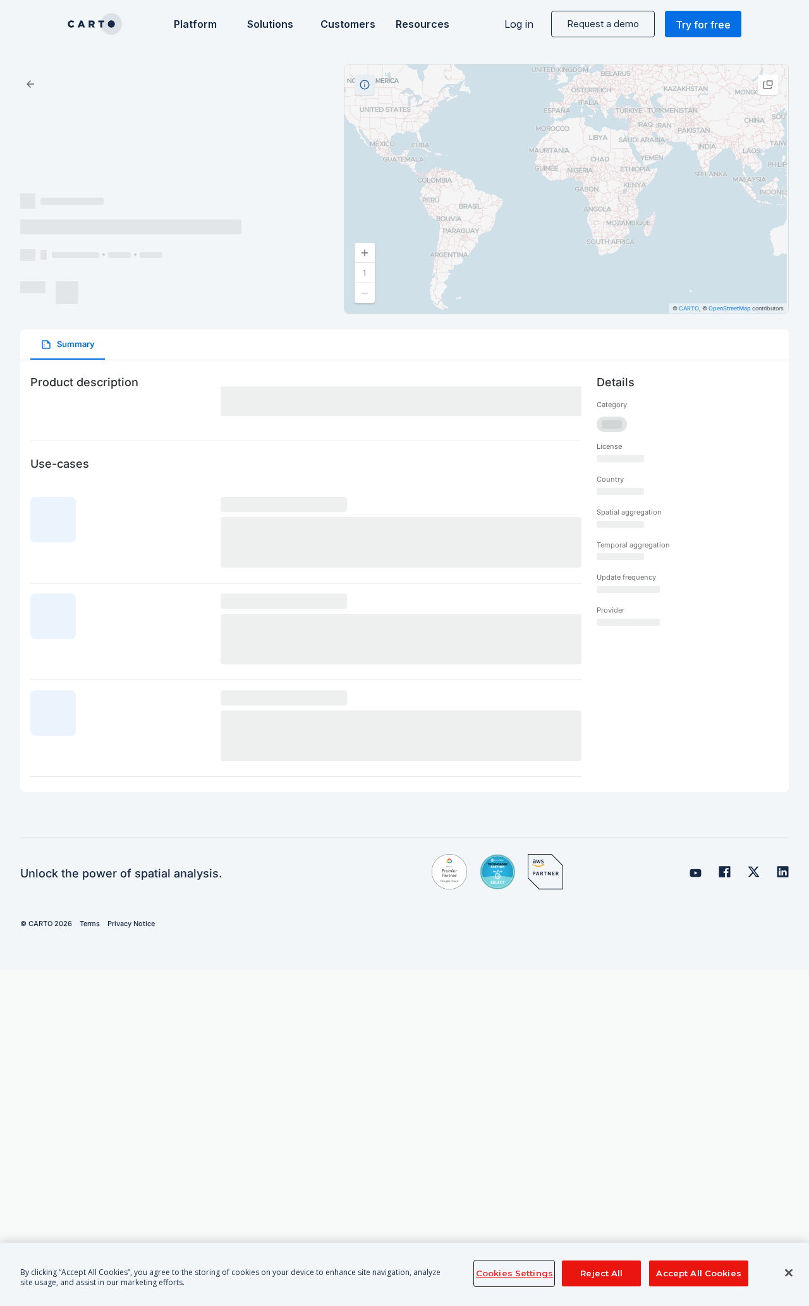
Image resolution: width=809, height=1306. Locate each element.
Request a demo (603, 24)
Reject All (601, 1273)
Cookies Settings (514, 1273)
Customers (346, 24)
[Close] (789, 1273)
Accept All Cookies (698, 1273)
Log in (518, 24)
